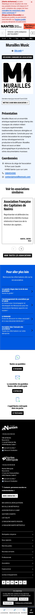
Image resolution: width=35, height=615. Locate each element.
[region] (17, 33)
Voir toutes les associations (17, 255)
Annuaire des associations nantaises (24, 38)
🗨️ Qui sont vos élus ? (9, 448)
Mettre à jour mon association (14, 103)
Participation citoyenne (9, 534)
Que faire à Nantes (9, 514)
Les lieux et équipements (9, 575)
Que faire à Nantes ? (29, 26)
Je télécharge (18, 413)
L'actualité (6, 518)
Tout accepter (12, 599)
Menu (31, 612)
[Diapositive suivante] (32, 33)
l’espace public (20, 19)
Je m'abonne (17, 369)
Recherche (24, 613)
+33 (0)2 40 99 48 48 (8, 465)
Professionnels (6, 557)
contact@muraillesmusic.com (17, 177)
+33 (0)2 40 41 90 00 (8, 434)
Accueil (4, 38)
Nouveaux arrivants (8, 551)
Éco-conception (17, 591)
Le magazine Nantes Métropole (13, 525)
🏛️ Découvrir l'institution (9, 450)
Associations (6, 563)
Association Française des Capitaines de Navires (17, 205)
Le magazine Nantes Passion (12, 521)
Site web (18, 51)
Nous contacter (9, 496)
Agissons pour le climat (11, 510)
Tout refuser (23, 599)
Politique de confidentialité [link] (23, 603)
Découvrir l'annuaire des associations (17, 57)
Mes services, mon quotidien (11, 38)
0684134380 (10, 173)
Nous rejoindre (6, 540)
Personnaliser (8, 603)
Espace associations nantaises (17, 38)
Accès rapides (4, 613)
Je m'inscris (17, 391)
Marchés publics (7, 546)
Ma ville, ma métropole (10, 506)
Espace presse (6, 569)
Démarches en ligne (14, 613)
